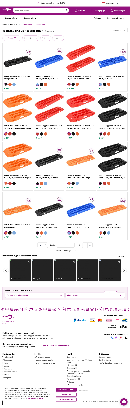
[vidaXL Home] (6, 9)
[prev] (45, 245)
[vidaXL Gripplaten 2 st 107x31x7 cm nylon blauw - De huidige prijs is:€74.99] (112, 58)
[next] (85, 245)
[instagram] (116, 338)
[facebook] (112, 338)
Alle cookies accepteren (66, 389)
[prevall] (40, 245)
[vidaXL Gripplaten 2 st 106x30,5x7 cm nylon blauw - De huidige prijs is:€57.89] (49, 58)
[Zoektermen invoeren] (66, 10)
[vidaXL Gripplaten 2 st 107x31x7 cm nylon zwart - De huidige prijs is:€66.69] (18, 58)
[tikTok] (126, 338)
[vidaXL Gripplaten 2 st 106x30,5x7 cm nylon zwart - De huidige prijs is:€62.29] (49, 157)
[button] (20, 270)
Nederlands (110, 3)
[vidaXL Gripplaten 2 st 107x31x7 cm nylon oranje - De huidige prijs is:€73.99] (18, 207)
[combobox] (41, 10)
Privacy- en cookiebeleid (36, 398)
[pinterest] (121, 338)
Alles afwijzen (66, 394)
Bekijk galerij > (123, 256)
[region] (41, 395)
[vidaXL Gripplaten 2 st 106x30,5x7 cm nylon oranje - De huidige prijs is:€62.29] (81, 157)
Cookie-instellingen (74, 376)
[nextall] (90, 245)
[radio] (6, 84)
